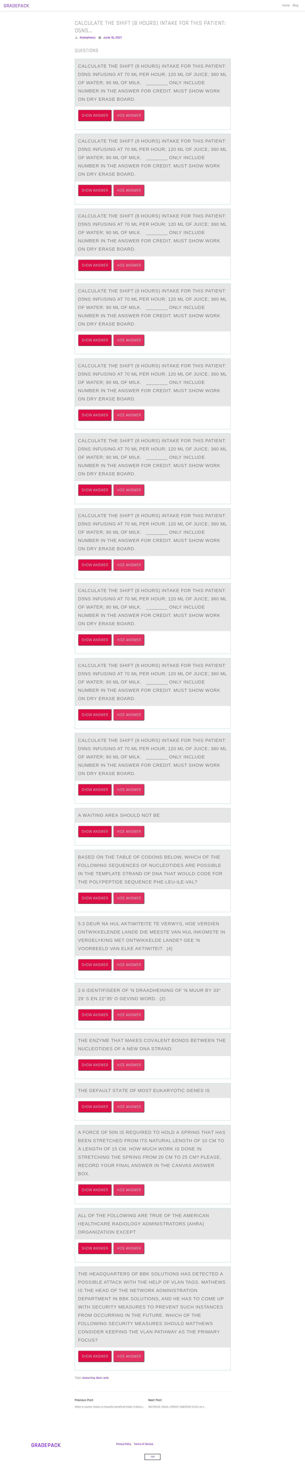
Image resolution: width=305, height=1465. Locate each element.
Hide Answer (129, 115)
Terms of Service (143, 1444)
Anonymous (87, 37)
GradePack (16, 6)
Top (152, 1456)
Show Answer (95, 115)
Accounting (88, 1378)
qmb (106, 1378)
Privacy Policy (123, 1444)
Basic (99, 1378)
